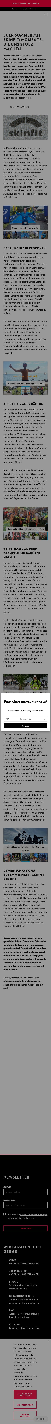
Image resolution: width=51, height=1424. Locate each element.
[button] (25, 719)
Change (25, 726)
